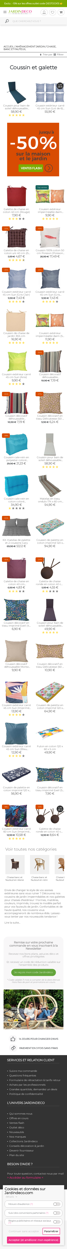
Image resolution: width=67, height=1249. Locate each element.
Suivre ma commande (23, 1070)
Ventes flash (16, 1122)
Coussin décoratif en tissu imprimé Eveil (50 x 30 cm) (50, 790)
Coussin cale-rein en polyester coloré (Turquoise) (16, 460)
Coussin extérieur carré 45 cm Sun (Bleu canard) (16, 749)
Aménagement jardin (30, 46)
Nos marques (17, 1136)
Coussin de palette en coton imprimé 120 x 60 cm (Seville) (49, 708)
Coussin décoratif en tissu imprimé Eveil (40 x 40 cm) (16, 625)
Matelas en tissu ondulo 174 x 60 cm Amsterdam (50, 501)
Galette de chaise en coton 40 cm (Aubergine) (16, 584)
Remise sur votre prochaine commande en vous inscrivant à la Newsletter (33, 945)
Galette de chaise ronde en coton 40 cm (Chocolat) (50, 584)
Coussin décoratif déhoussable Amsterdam (50, 377)
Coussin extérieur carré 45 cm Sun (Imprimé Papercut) (16, 708)
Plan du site (16, 1155)
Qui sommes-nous (20, 1113)
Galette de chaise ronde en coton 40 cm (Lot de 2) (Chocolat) (50, 831)
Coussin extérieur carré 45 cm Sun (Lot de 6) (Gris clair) (50, 108)
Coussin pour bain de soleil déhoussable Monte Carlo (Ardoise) (50, 625)
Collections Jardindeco (23, 1141)
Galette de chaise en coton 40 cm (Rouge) (16, 211)
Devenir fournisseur (21, 1150)
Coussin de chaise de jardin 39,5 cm (16, 335)
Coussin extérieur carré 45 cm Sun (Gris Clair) (16, 293)
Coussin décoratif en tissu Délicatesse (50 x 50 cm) (50, 418)
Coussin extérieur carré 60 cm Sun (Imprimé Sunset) (16, 831)
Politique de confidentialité (26, 1094)
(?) (31, 1204)
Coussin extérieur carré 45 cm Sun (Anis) (16, 376)
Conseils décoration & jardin (26, 1146)
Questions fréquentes (22, 1075)
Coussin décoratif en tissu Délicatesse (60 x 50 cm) (50, 666)
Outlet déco (16, 1127)
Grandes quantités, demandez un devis (33, 1089)
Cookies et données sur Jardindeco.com (25, 1191)
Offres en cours (18, 1118)
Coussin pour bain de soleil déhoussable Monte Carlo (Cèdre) (16, 108)
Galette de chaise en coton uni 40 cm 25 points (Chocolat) (16, 253)
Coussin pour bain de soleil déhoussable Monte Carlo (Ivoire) (50, 460)
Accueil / (9, 46)
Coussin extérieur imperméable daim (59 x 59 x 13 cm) (50, 336)
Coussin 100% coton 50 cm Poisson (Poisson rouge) (50, 253)
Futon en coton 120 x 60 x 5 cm (50, 748)
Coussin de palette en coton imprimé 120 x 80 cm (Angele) (49, 542)
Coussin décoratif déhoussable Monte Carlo (16, 666)
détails (10, 1196)
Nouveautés (16, 1132)
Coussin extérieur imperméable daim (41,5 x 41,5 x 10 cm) (50, 212)
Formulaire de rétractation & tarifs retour (35, 1080)
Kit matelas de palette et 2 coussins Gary (16, 541)
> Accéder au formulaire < (25, 1177)
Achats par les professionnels (27, 1084)
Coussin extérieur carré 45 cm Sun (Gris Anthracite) (50, 294)
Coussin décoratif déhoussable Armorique (16, 418)
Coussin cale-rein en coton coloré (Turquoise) (16, 501)
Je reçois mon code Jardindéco (33, 972)
